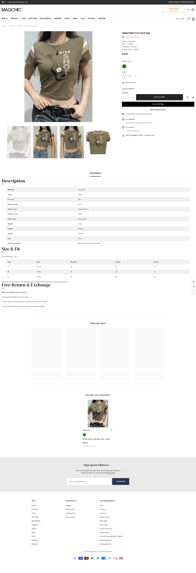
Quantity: (125, 93)
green (84, 434)
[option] (58, 76)
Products (12, 26)
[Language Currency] (4, 2)
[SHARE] (192, 97)
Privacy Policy (110, 473)
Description (95, 173)
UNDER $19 (174, 11)
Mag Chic (132, 41)
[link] (47, 375)
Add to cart (159, 97)
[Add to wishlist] (187, 97)
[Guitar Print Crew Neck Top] (98, 413)
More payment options (158, 110)
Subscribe (120, 482)
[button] (2, 142)
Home (4, 26)
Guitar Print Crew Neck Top (96, 439)
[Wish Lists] (188, 19)
